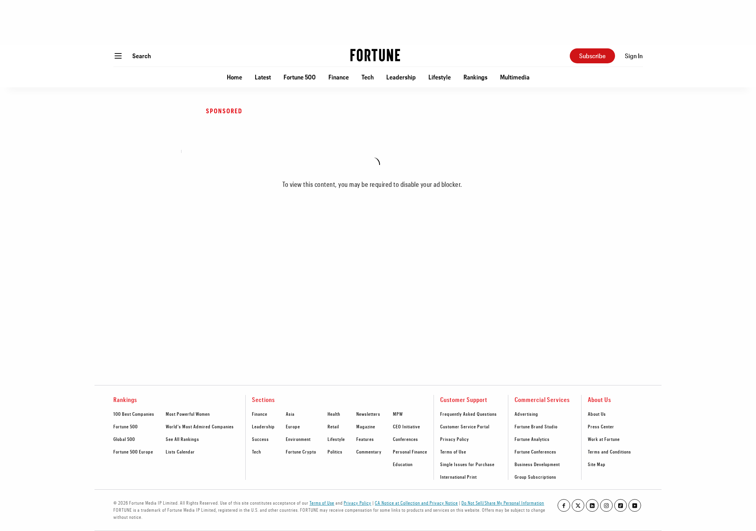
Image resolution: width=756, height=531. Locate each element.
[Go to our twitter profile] (578, 505)
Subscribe (592, 55)
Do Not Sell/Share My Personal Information (502, 502)
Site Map (597, 464)
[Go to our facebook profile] (564, 505)
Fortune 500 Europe (133, 451)
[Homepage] (375, 56)
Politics (335, 451)
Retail (333, 426)
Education (403, 464)
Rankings (475, 77)
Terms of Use (453, 451)
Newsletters (368, 414)
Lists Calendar (180, 451)
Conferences (405, 439)
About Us (597, 414)
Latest (263, 77)
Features (365, 439)
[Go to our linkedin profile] (592, 505)
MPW (398, 414)
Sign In (634, 55)
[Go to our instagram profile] (606, 505)
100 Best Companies (133, 414)
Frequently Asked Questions (468, 414)
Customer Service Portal (464, 426)
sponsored (224, 110)
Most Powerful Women (188, 414)
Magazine (365, 426)
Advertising (526, 414)
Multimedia (515, 77)
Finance (338, 77)
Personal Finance (410, 451)
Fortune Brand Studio (536, 426)
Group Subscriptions (535, 476)
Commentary (369, 451)
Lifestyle (439, 77)
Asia (290, 414)
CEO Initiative (406, 426)
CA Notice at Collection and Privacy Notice (416, 502)
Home (234, 77)
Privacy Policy (454, 439)
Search (141, 55)
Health (334, 414)
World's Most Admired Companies (200, 426)
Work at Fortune (604, 439)
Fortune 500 (300, 77)
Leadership (401, 77)
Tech (367, 77)
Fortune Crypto (301, 451)
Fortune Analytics (532, 439)
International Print (458, 476)
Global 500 (124, 439)
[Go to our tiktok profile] (620, 505)
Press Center (601, 426)
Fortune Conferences (535, 451)
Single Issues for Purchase (467, 464)
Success (260, 439)
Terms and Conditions (609, 451)
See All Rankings (182, 439)
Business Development (537, 464)
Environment (298, 439)
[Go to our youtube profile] (634, 505)
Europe (293, 426)
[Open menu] (118, 56)
